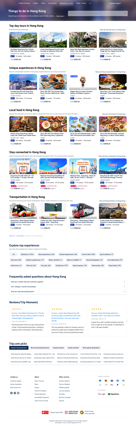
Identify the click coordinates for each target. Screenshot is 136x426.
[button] (90, 3)
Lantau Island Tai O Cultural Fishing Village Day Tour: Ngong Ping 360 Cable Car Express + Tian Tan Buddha (115, 362)
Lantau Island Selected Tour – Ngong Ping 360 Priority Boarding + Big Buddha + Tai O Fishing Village (45, 354)
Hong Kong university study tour (113, 354)
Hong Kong (20, 236)
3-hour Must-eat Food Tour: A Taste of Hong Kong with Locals (91, 354)
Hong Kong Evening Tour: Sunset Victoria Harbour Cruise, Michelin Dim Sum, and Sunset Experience (91, 362)
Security (61, 400)
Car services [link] (52, 3)
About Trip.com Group (41, 400)
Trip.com (11, 236)
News (36, 384)
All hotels (62, 394)
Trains (43, 3)
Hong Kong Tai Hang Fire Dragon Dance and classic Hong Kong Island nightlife (22, 354)
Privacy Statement (40, 394)
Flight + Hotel (81, 3)
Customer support (15, 381)
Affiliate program (64, 387)
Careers (37, 387)
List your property (64, 391)
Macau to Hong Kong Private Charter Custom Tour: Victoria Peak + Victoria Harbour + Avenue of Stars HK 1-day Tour (68, 358)
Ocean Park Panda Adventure (43, 362)
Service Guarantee (15, 384)
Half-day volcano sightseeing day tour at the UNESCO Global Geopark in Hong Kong (68, 362)
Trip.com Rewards (64, 384)
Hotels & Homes (24, 3)
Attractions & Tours (66, 3)
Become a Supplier (65, 397)
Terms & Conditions (40, 391)
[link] (115, 3)
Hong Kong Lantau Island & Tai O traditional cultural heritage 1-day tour (45, 358)
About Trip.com (39, 381)
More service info (15, 387)
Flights (35, 3)
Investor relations (64, 381)
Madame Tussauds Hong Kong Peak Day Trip (115, 358)
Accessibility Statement (42, 397)
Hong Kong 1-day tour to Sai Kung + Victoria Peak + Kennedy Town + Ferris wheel (22, 358)
